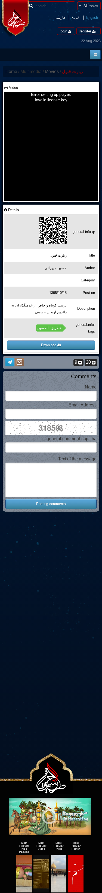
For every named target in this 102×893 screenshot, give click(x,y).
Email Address (83, 405)
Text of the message (77, 459)
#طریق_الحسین (49, 328)
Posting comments (51, 504)
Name (91, 387)
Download (49, 345)
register (85, 31)
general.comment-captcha (72, 438)
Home (11, 71)
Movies (52, 71)
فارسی (60, 18)
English (92, 18)
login (64, 31)
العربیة (75, 17)
